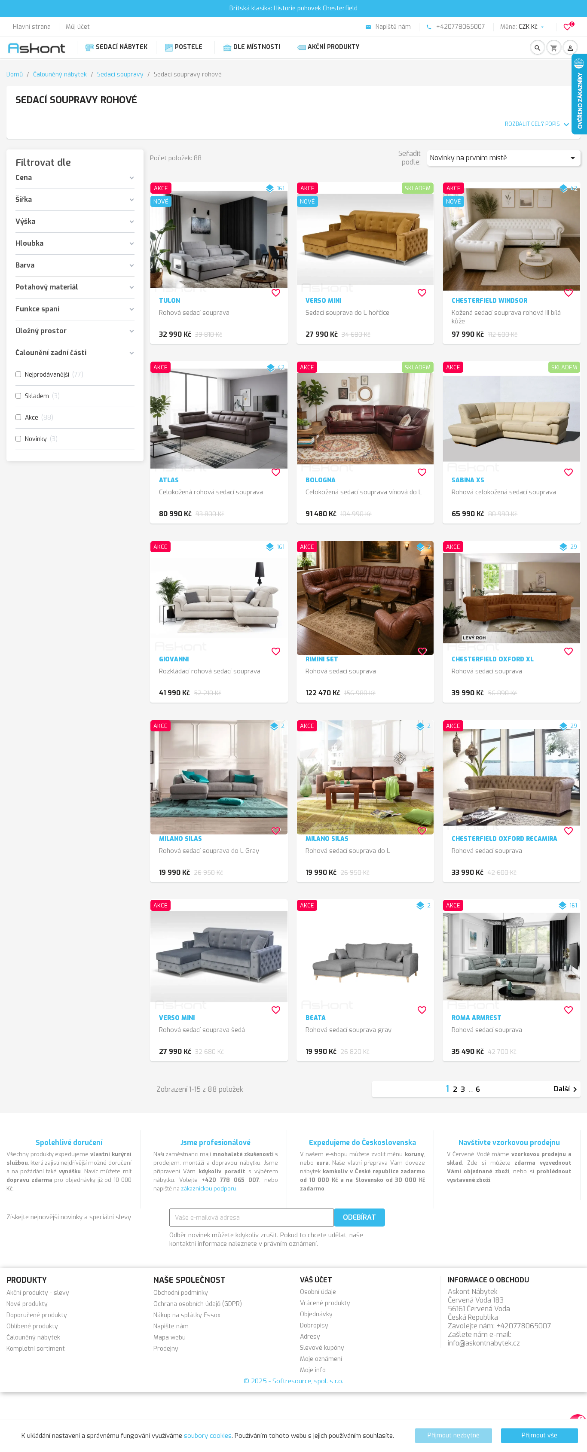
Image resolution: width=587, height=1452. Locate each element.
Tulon (169, 301)
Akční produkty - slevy (37, 1293)
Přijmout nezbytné (454, 1435)
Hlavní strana (32, 27)
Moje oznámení (321, 1359)
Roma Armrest (476, 1018)
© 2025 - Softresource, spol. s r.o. (293, 1381)
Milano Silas (180, 839)
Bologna (321, 480)
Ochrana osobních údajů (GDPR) (197, 1304)
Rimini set (322, 659)
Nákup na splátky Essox (186, 1315)
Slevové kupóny (322, 1348)
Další (567, 1089)
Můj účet (78, 27)
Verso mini (323, 301)
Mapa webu (169, 1337)
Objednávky (316, 1314)
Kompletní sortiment (35, 1349)
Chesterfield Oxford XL (493, 659)
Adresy (310, 1337)
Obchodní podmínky (180, 1293)
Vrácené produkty (325, 1303)
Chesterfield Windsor (489, 301)
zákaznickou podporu (208, 1188)
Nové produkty (27, 1304)
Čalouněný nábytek (33, 1337)
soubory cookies (208, 1435)
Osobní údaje (318, 1292)
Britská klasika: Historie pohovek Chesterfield (293, 8)
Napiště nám (388, 27)
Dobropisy (314, 1325)
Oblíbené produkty (32, 1326)
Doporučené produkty (36, 1315)
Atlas (169, 480)
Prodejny (165, 1349)
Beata (316, 1018)
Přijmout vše (539, 1435)
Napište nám (171, 1326)
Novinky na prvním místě (504, 158)
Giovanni (174, 659)
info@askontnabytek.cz (484, 1343)
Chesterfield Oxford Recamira (504, 839)
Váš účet (316, 1280)
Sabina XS (468, 480)
